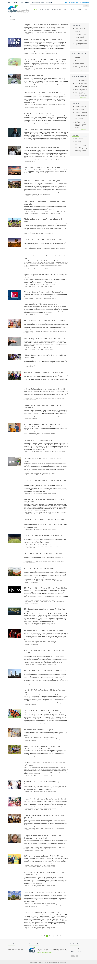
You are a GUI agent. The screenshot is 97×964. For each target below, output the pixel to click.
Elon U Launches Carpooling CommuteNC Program (80, 36)
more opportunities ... (83, 70)
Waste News (60, 160)
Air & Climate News (62, 68)
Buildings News (61, 85)
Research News (62, 32)
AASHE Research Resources (31, 33)
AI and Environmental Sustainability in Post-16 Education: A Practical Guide (81, 94)
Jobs (72, 9)
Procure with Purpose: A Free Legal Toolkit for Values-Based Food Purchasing (81, 86)
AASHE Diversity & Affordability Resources (48, 53)
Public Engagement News (30, 233)
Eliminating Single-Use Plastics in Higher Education (80, 110)
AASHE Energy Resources (30, 399)
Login (65, 2)
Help (86, 9)
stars (16, 2)
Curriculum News (39, 32)
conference (24, 2)
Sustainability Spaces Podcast (81, 83)
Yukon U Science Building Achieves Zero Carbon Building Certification (81, 40)
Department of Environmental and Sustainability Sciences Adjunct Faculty (81, 150)
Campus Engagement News (44, 194)
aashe (10, 2)
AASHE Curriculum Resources (51, 32)
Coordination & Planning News (45, 848)
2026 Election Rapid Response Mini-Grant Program (81, 67)
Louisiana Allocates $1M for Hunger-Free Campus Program (81, 33)
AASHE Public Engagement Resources (45, 233)
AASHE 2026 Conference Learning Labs (80, 56)
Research (12, 19)
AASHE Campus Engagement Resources (33, 196)
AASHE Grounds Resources (54, 213)
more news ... (84, 47)
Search (86, 5)
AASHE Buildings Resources (31, 86)
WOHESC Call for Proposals (80, 62)
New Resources (56, 9)
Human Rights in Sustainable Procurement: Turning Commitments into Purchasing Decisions (81, 114)
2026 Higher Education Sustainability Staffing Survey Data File (81, 80)
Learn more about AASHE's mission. (44, 952)
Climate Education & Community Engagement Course (80, 120)
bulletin (49, 2)
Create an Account (73, 2)
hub (42, 2)
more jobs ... (84, 154)
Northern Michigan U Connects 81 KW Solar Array (81, 44)
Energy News (61, 398)
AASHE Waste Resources (30, 161)
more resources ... (83, 97)
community (35, 2)
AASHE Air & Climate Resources (31, 69)
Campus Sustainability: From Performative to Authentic (81, 90)
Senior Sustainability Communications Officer (80, 139)
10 (60, 935)
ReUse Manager (78, 141)
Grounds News (44, 213)
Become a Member (84, 2)
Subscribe (10, 948)
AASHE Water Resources (30, 547)
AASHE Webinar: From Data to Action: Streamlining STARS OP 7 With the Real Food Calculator (81, 125)
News (35, 9)
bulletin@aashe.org (75, 948)
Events (66, 9)
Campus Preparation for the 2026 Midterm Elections (80, 107)
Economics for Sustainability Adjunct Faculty (80, 146)
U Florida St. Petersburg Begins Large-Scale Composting (80, 30)
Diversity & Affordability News (31, 53)
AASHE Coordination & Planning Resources (34, 850)
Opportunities (44, 9)
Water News (58, 546)
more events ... (84, 129)
